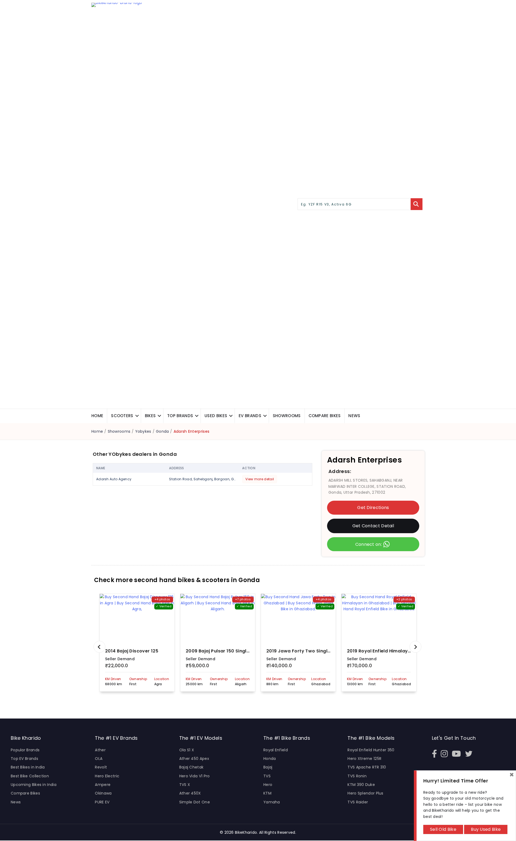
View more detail (259, 479)
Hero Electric (107, 776)
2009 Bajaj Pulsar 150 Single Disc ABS (228, 651)
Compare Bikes (25, 793)
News (354, 415)
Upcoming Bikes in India (33, 784)
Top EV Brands (24, 758)
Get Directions (373, 508)
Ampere (102, 784)
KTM (267, 793)
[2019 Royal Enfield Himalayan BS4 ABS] (379, 618)
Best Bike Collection (30, 776)
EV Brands (250, 415)
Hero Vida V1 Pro (194, 776)
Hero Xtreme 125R (364, 758)
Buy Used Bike (486, 829)
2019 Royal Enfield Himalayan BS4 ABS (390, 651)
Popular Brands (25, 750)
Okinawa (103, 793)
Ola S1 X (186, 750)
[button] (137, 415)
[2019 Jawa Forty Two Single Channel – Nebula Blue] (298, 618)
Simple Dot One (194, 802)
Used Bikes (216, 415)
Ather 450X (190, 793)
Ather (100, 750)
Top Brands (180, 415)
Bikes (150, 415)
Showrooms (287, 415)
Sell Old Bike (443, 829)
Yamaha (271, 802)
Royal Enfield (275, 750)
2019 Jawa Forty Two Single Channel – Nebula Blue (324, 651)
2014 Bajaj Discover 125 (131, 651)
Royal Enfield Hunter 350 (370, 750)
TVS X (184, 784)
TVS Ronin (357, 776)
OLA (98, 758)
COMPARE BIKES (325, 415)
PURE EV (102, 802)
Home (97, 415)
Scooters (122, 415)
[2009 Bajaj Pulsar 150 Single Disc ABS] (217, 618)
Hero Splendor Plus (365, 793)
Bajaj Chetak (191, 767)
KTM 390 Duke (361, 784)
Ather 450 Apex (194, 758)
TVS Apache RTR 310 (366, 767)
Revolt (101, 767)
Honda (269, 758)
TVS (267, 776)
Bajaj (268, 767)
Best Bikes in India (28, 767)
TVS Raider (357, 802)
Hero (267, 784)
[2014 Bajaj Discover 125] (137, 618)
